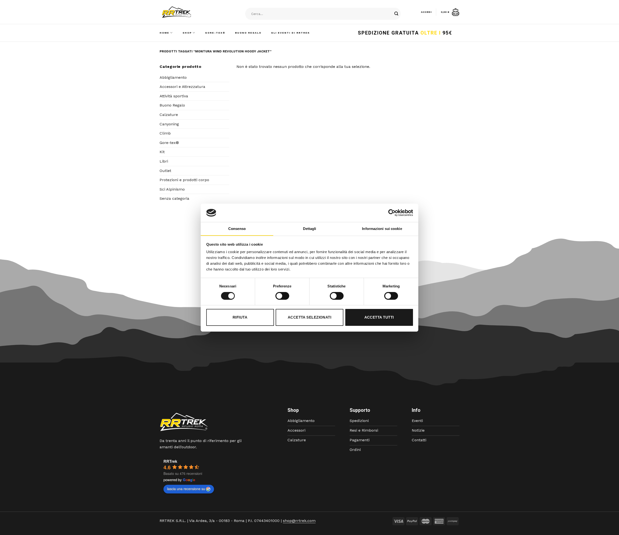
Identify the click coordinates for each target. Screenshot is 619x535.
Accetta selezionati (310, 317)
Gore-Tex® (215, 32)
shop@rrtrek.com (299, 520)
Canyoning (169, 124)
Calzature (169, 114)
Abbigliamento (173, 77)
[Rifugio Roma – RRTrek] (189, 12)
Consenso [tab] (237, 229)
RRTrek (170, 461)
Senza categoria (174, 198)
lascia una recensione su (186, 488)
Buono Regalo (248, 32)
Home (164, 32)
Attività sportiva (174, 96)
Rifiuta (240, 317)
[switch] (282, 296)
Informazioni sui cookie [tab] (382, 229)
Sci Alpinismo (172, 189)
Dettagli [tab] (309, 229)
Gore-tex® (169, 142)
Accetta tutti (379, 317)
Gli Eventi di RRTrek (290, 32)
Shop (187, 32)
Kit (162, 152)
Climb (165, 133)
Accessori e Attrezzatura (182, 86)
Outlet (165, 170)
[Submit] (396, 14)
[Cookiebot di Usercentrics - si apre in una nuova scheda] (392, 212)
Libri (164, 161)
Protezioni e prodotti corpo (184, 180)
